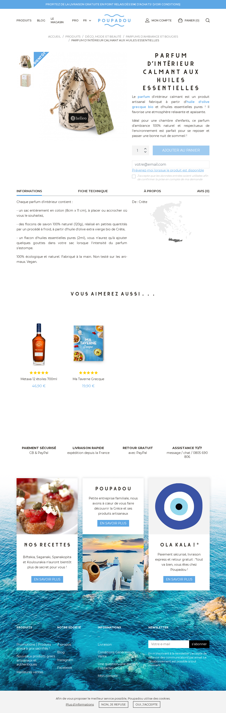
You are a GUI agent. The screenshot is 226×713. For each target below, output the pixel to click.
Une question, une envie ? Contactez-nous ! (117, 666)
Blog (61, 652)
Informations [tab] (29, 191)
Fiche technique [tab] (93, 191)
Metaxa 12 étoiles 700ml (39, 379)
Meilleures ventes (30, 672)
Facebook (64, 668)
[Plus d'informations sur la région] (170, 221)
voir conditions (166, 4)
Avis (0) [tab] (203, 191)
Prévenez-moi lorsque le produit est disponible (168, 170)
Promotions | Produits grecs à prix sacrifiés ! (34, 646)
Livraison (105, 645)
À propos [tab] (152, 191)
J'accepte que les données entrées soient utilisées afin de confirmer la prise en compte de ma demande (172, 177)
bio (150, 107)
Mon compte (162, 20)
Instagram (65, 660)
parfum (144, 97)
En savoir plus (179, 579)
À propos (64, 645)
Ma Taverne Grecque (88, 379)
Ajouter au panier (181, 150)
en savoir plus (47, 579)
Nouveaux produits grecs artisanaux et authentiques (36, 660)
